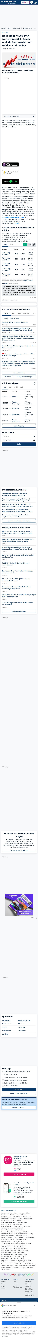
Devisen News (27, 1217)
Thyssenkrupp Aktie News (9, 1243)
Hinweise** (5, 283)
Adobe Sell (15, 397)
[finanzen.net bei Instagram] (5, 1274)
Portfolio (5, 1034)
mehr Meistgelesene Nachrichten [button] (19, 521)
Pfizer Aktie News (23, 1250)
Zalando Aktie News (7, 1265)
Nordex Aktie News (7, 1245)
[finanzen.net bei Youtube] (13, 1274)
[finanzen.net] (10, 1)
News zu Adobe (27, 28)
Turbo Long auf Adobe (6, 254)
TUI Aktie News (5, 1228)
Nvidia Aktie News (16, 1220)
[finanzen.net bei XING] (25, 1274)
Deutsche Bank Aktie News (9, 1232)
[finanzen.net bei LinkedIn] (21, 1274)
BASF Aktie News (6, 1224)
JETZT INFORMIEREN (19, 1174)
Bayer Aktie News (18, 1224)
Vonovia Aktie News (20, 1245)
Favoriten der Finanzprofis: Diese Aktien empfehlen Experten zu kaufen (15, 516)
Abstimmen (19, 1089)
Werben (15, 1284)
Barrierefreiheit (29, 1295)
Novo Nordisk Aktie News (8, 1250)
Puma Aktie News (20, 1256)
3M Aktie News (28, 1267)
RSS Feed (8, 377)
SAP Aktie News (19, 1230)
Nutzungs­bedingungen (29, 1289)
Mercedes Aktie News (24, 1243)
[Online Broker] (10, 3)
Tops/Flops (21, 1027)
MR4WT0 (4, 282)
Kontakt (3, 1281)
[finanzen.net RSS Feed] (32, 1274)
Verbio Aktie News (17, 1267)
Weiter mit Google (19, 1323)
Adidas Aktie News (6, 1258)
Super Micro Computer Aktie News (25, 1265)
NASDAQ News (17, 1217)
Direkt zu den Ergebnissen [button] (19, 1093)
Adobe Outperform (16, 421)
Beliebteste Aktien (24, 1020)
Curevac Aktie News (7, 1256)
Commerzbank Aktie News (9, 1233)
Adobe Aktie (16, 28)
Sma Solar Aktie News (24, 1260)
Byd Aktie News (6, 1241)
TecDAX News (22, 1215)
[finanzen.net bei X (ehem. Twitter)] (17, 1274)
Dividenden (22, 1031)
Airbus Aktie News (21, 1239)
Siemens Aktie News (21, 1254)
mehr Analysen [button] (19, 426)
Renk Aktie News (30, 1237)
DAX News (4, 1215)
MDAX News (12, 1215)
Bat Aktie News (19, 1264)
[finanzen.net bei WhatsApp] (28, 1274)
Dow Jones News (6, 1217)
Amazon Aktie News (7, 1226)
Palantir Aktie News (18, 1252)
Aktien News (13, 1213)
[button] (25, 2)
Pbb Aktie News (6, 1267)
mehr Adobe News (19, 373)
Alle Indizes (22, 1024)
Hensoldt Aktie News (7, 1235)
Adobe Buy (16, 408)
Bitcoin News (5, 1220)
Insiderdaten (6, 1031)
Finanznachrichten (24, 1213)
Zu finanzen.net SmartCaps (19, 850)
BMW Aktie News (30, 1264)
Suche (19, 444)
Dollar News (5, 1218)
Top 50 (4, 1027)
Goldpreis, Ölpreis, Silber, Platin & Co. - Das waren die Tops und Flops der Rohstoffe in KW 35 (17, 505)
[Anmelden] (35, 2)
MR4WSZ (30, 280)
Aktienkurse (6, 1020)
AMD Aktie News (6, 1247)
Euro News (13, 1218)
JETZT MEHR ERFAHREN (19, 1201)
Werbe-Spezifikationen (17, 1286)
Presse (3, 1286)
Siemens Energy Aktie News (23, 1226)
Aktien (9, 28)
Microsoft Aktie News (7, 1230)
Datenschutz (28, 1284)
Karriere (3, 1284)
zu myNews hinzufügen (25, 377)
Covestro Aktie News (7, 1254)
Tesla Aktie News (22, 1222)
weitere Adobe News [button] (19, 611)
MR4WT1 (25, 280)
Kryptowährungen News (25, 1218)
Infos (17, 223)
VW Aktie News (5, 1269)
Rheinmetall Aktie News (8, 1222)
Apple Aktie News (24, 1232)
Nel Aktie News (18, 1258)
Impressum (28, 1281)
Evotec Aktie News (6, 1249)
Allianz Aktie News (17, 1228)
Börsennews (5, 1213)
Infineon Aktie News (21, 1235)
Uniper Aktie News (18, 1247)
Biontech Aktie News (18, 1241)
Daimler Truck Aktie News (9, 1260)
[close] (35, 1305)
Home (3, 28)
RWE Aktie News (18, 1237)
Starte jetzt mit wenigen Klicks (13, 217)
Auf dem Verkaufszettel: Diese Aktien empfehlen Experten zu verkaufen (14, 495)
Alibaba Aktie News (23, 1262)
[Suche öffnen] (31, 2)
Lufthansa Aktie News (7, 1239)
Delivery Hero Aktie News (8, 1262)
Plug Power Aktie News (25, 1233)
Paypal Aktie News (6, 1237)
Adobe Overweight (16, 403)
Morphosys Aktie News (20, 1249)
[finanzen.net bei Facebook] (9, 1274)
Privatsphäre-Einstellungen (29, 1292)
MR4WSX (14, 282)
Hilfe (14, 1281)
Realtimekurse (7, 1024)
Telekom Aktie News (7, 1264)
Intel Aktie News (6, 1252)
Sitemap (3, 1288)
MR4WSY (9, 282)
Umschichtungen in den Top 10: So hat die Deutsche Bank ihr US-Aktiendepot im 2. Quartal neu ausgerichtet (16, 500)
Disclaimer (28, 1286)
